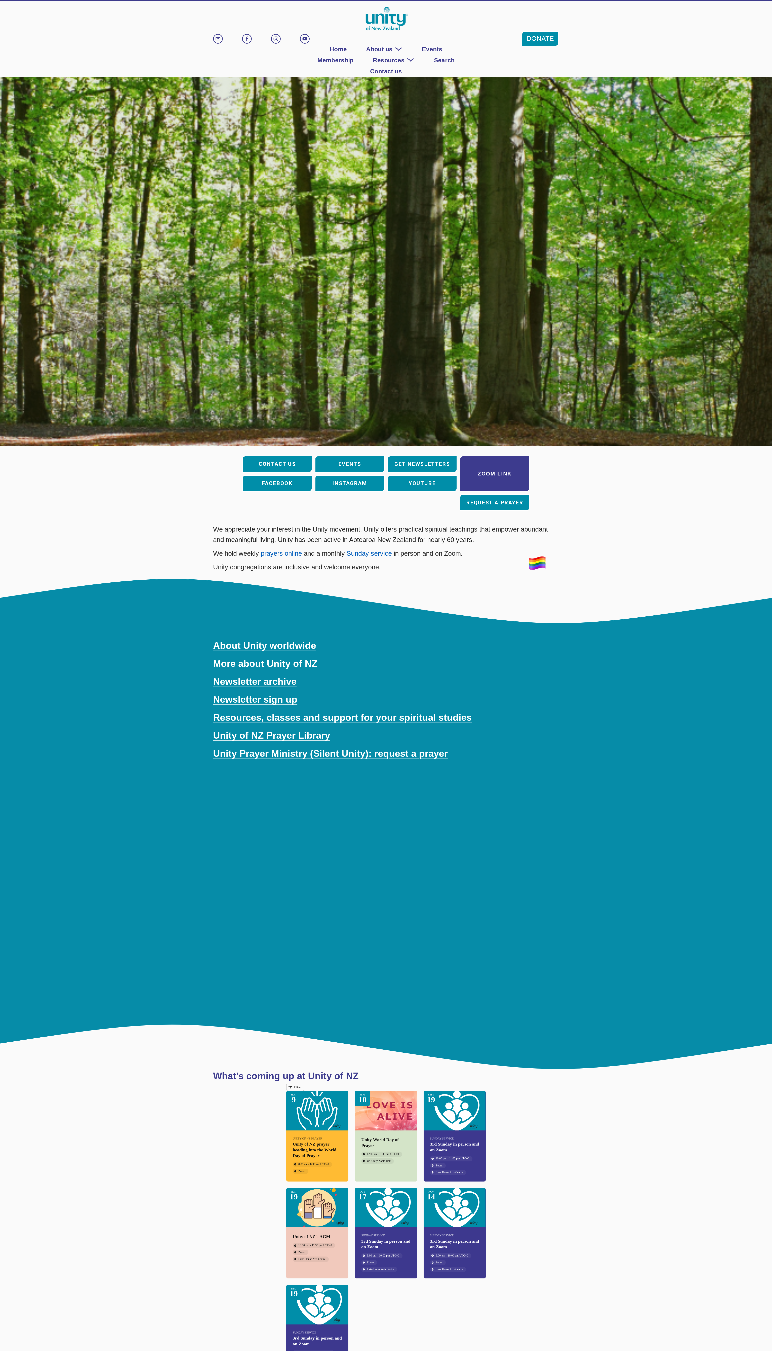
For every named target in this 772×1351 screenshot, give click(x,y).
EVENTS (349, 464)
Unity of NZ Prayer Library (271, 735)
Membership (335, 60)
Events (432, 49)
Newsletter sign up (255, 699)
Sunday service (369, 553)
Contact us (386, 71)
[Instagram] (276, 39)
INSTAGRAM (349, 483)
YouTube (422, 483)
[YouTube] (305, 39)
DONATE (540, 38)
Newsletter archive (255, 681)
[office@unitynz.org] (218, 39)
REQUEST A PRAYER (494, 503)
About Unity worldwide (264, 645)
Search (444, 60)
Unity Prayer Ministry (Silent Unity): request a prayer (330, 753)
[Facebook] (247, 39)
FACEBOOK (277, 483)
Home (338, 49)
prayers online (281, 553)
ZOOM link (495, 474)
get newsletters (422, 464)
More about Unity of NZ (265, 663)
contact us (277, 464)
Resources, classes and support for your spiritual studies (342, 717)
